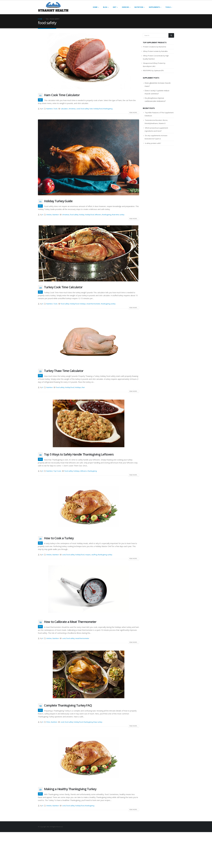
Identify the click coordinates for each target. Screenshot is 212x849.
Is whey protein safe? (153, 143)
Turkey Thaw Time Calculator (63, 371)
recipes (88, 555)
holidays (83, 304)
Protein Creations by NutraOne (154, 47)
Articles (49, 215)
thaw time (115, 215)
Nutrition (138, 7)
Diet (114, 7)
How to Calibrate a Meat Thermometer (70, 622)
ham (91, 109)
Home (95, 7)
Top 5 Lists (57, 471)
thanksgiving (107, 109)
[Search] (171, 35)
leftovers (98, 215)
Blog (105, 7)
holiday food (98, 109)
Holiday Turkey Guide (58, 201)
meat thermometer (93, 304)
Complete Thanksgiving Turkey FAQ (68, 705)
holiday (81, 215)
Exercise (125, 7)
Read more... (133, 112)
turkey (122, 215)
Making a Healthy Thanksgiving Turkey (70, 789)
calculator (64, 109)
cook (78, 109)
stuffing (94, 555)
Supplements (154, 7)
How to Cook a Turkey (59, 538)
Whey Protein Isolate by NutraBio (155, 51)
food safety (85, 109)
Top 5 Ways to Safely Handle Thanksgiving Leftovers (79, 454)
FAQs (48, 722)
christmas (72, 109)
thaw (95, 722)
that (83, 387)
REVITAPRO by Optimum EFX (153, 70)
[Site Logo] (53, 7)
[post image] (88, 61)
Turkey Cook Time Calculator (63, 287)
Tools (168, 7)
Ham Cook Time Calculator (62, 95)
